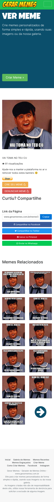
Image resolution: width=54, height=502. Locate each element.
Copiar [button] (45, 217)
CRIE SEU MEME (14, 184)
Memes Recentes (41, 460)
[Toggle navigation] (48, 4)
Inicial (7, 460)
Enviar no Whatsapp (28, 243)
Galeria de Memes (21, 460)
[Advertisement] (27, 55)
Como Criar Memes (16, 465)
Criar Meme (38, 462)
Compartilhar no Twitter (28, 231)
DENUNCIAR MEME (16, 191)
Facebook (32, 465)
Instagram (44, 465)
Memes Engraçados (21, 462)
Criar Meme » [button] (15, 77)
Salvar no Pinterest (28, 237)
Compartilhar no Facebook (27, 224)
